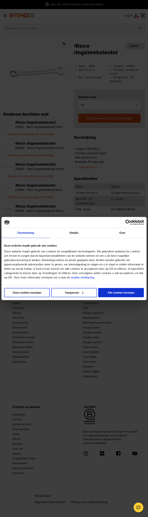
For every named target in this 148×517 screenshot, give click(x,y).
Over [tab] (122, 232)
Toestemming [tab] (25, 232)
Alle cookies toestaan (121, 292)
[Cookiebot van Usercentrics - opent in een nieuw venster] (128, 222)
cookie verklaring (82, 277)
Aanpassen (72, 292)
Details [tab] (74, 232)
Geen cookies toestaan (27, 292)
